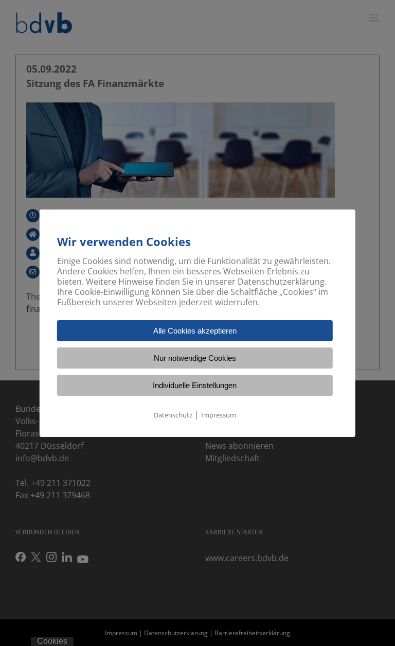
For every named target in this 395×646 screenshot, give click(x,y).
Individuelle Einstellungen (195, 385)
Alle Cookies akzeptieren (195, 330)
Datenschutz (173, 415)
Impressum (218, 415)
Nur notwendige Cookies (195, 358)
